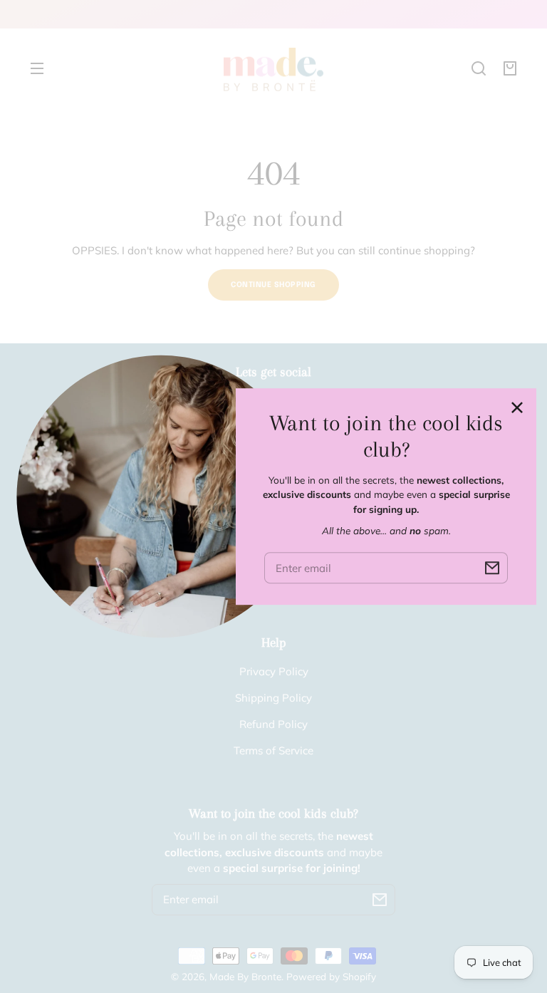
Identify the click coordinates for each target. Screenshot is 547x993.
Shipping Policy (273, 698)
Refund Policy (273, 724)
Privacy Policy (273, 671)
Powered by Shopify (331, 976)
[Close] (517, 407)
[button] (478, 68)
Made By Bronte (245, 976)
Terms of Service (273, 750)
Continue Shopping (273, 284)
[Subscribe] (379, 899)
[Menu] (37, 68)
